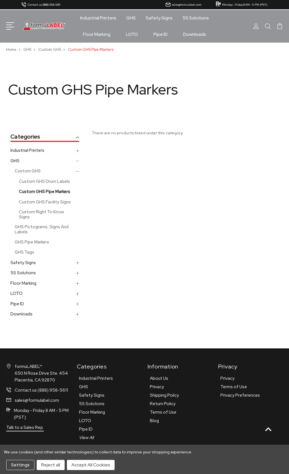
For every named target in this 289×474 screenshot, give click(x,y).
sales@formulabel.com (187, 4)
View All (86, 437)
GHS (131, 18)
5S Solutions (196, 18)
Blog (154, 420)
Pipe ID (161, 34)
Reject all (50, 465)
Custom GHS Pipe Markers (44, 191)
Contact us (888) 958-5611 (44, 4)
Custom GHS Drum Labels (44, 181)
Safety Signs (159, 18)
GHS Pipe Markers (32, 242)
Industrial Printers (98, 18)
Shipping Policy (164, 395)
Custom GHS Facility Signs (45, 202)
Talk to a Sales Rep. (25, 427)
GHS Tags (24, 252)
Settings (20, 465)
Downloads (194, 34)
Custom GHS (28, 171)
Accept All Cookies (90, 465)
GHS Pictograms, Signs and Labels (42, 229)
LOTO (132, 34)
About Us (159, 378)
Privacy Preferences (240, 395)
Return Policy (163, 404)
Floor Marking (96, 34)
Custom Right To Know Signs (41, 214)
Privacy (157, 387)
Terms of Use (163, 412)
